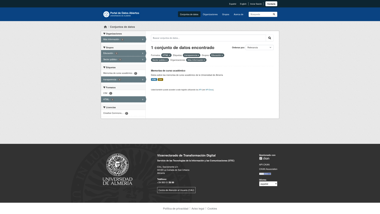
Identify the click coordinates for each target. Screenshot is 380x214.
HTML (154, 79)
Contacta (271, 3)
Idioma (262, 179)
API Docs (209, 89)
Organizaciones (210, 14)
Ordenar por (238, 47)
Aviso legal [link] (197, 208)
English (243, 3)
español (232, 3)
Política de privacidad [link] (175, 208)
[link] (271, 3)
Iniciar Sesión (256, 3)
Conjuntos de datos (189, 14)
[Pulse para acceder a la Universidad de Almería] (117, 168)
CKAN (264, 158)
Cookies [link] (212, 208)
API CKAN (264, 164)
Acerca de (238, 14)
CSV (160, 79)
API (200, 89)
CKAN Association (268, 168)
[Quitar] (169, 55)
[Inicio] (105, 27)
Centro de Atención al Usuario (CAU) (176, 190)
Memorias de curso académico (168, 70)
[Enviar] (274, 14)
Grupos (225, 14)
